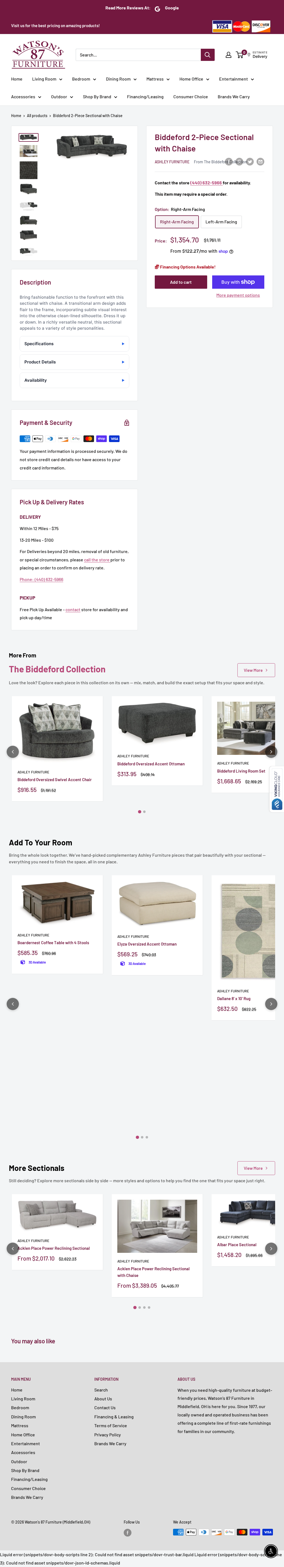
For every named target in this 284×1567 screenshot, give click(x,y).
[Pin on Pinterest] (239, 161)
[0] (239, 54)
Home (16, 78)
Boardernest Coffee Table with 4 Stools (53, 942)
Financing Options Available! (187, 266)
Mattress (155, 78)
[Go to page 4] (149, 1307)
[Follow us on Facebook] (127, 1533)
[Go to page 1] (139, 812)
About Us (103, 1398)
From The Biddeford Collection (220, 161)
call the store (97, 559)
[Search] (208, 55)
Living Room (44, 78)
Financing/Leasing (145, 96)
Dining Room (118, 78)
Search (101, 1389)
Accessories (23, 96)
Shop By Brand (97, 96)
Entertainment (233, 78)
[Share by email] (260, 161)
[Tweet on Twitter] (250, 161)
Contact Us (105, 1407)
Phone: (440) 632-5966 (41, 579)
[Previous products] (13, 752)
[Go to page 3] (147, 1137)
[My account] (228, 55)
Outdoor (59, 96)
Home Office (191, 78)
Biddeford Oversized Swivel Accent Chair (54, 779)
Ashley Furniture (172, 161)
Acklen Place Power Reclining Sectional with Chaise (153, 1271)
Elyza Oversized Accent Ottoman (147, 943)
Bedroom (81, 78)
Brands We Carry (234, 96)
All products (37, 115)
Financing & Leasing (114, 1416)
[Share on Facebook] (229, 161)
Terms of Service (110, 1425)
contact (72, 609)
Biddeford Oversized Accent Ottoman (151, 763)
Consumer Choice (190, 96)
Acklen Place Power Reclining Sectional (53, 1248)
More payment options (238, 295)
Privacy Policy (107, 1434)
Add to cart (181, 282)
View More (253, 670)
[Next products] (271, 752)
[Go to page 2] (144, 811)
